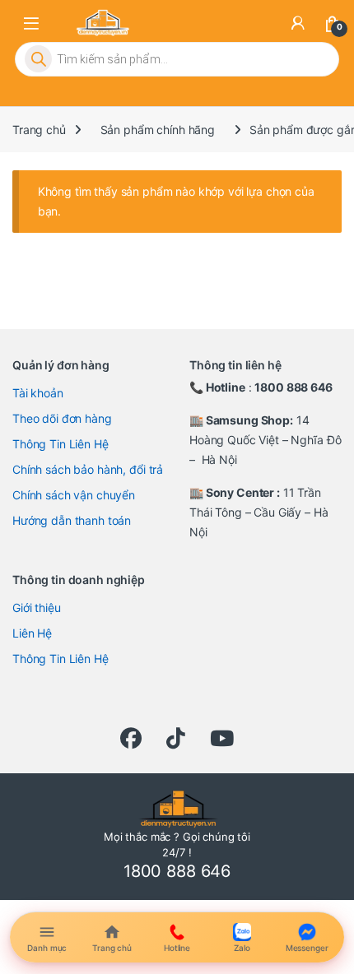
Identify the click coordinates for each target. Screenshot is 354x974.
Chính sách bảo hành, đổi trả (87, 469)
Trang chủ (39, 130)
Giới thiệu (36, 608)
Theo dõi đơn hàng (62, 418)
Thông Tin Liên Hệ (60, 444)
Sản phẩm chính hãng (157, 130)
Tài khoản (37, 393)
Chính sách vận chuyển (73, 495)
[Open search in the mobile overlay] (177, 59)
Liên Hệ (32, 633)
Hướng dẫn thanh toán (71, 520)
